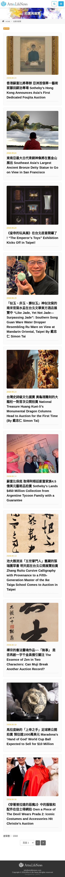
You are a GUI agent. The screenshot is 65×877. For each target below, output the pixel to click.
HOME (8, 21)
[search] (54, 3)
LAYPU (37, 874)
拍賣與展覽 (17, 21)
